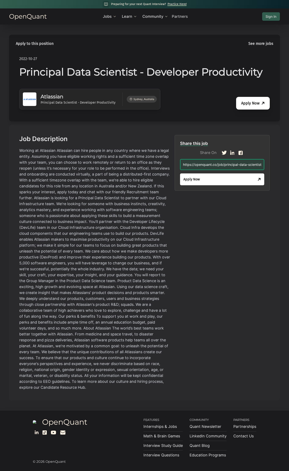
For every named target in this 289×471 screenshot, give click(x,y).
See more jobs (260, 43)
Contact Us (243, 436)
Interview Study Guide (163, 445)
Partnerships (244, 426)
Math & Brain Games (161, 436)
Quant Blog (200, 445)
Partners (180, 16)
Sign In (271, 16)
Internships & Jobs (160, 426)
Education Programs (208, 455)
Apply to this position (35, 43)
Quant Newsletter (205, 426)
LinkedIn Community (208, 436)
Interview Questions (161, 455)
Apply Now (250, 103)
